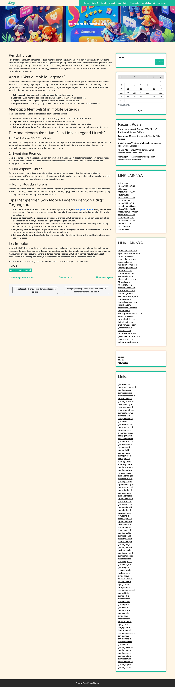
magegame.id (124, 627)
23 (161, 92)
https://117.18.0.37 (126, 214)
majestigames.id (125, 438)
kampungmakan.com (127, 267)
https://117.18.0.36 (126, 186)
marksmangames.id (127, 590)
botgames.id (123, 576)
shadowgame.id (125, 464)
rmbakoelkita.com (126, 273)
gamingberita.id (125, 470)
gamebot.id (123, 607)
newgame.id (123, 516)
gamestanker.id (125, 641)
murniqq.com (124, 226)
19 (134, 92)
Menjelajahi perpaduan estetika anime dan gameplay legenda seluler (86, 290)
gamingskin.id (124, 536)
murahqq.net (124, 200)
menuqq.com (124, 229)
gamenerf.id (123, 596)
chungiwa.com (124, 299)
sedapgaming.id (125, 418)
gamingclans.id (125, 538)
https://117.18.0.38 (126, 209)
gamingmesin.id (125, 647)
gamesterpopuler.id (127, 387)
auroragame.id (125, 513)
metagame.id (124, 618)
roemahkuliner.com (127, 259)
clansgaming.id (125, 541)
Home (86, 3)
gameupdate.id (125, 507)
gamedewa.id (124, 453)
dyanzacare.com (125, 339)
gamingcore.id (124, 653)
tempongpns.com (126, 256)
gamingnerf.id (124, 533)
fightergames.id (125, 578)
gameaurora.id (125, 501)
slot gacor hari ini (84, 209)
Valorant (161, 3)
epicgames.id (124, 584)
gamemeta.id (124, 601)
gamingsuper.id (125, 664)
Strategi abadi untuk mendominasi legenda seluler (36, 290)
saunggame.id (124, 461)
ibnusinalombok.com (127, 333)
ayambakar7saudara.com (129, 253)
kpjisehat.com (124, 305)
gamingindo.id (124, 656)
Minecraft (134, 3)
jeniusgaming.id (125, 404)
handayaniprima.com (127, 265)
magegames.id (124, 581)
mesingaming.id (125, 661)
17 (121, 92)
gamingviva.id (124, 667)
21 (147, 92)
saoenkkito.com (125, 262)
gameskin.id (123, 593)
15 (154, 88)
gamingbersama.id (126, 395)
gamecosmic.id (125, 504)
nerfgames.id (124, 573)
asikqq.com (123, 183)
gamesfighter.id (125, 561)
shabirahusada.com (127, 325)
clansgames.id (124, 570)
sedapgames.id (125, 435)
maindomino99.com (127, 206)
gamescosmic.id (125, 487)
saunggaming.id (125, 407)
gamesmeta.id (124, 558)
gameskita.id (124, 384)
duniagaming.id (125, 398)
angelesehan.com (126, 276)
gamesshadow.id (125, 413)
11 (128, 88)
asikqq (121, 357)
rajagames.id (124, 447)
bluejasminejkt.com (127, 279)
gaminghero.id (124, 650)
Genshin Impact (108, 3)
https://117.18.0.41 (126, 203)
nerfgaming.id (124, 550)
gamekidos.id (124, 644)
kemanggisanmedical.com (130, 313)
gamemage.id (124, 610)
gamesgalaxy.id (125, 481)
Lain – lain (122, 3)
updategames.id (125, 498)
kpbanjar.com (124, 310)
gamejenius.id (124, 455)
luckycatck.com (125, 270)
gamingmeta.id (125, 547)
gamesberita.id (125, 490)
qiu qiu (121, 359)
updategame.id (125, 521)
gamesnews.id (124, 493)
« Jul (140, 110)
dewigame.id (124, 458)
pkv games (123, 362)
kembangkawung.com (128, 296)
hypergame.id (124, 630)
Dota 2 (95, 3)
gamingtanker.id (125, 553)
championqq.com (126, 217)
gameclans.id (124, 598)
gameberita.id (124, 510)
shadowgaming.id (126, 410)
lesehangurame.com (127, 250)
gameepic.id (123, 613)
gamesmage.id (124, 564)
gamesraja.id (124, 415)
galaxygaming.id (125, 475)
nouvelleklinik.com (126, 319)
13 (141, 88)
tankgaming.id (124, 638)
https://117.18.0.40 (126, 220)
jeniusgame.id (124, 530)
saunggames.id (126, 433)
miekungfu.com (125, 285)
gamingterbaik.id (126, 401)
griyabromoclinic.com (128, 342)
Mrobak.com (124, 282)
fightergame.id (125, 621)
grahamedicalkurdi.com (129, 336)
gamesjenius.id (125, 424)
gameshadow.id (125, 444)
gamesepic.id (124, 567)
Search (121, 57)
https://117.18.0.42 (126, 197)
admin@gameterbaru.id (22, 277)
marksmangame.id (126, 633)
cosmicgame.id (125, 518)
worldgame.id (124, 527)
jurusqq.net (123, 194)
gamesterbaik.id (125, 427)
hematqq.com (124, 223)
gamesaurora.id (125, 478)
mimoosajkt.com (125, 293)
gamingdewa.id (125, 393)
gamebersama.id (125, 441)
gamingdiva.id (124, 658)
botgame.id (123, 616)
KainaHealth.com (125, 322)
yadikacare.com (125, 327)
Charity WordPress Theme (87, 683)
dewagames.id (124, 430)
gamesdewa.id (124, 421)
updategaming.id (126, 484)
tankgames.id (124, 587)
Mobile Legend (148, 3)
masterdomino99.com (128, 211)
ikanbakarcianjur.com (127, 302)
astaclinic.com (124, 330)
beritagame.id (124, 524)
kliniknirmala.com (126, 316)
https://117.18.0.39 (126, 191)
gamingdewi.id (124, 390)
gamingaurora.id (125, 467)
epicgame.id (123, 624)
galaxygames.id (125, 495)
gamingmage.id (125, 544)
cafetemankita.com (126, 287)
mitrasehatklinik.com (127, 307)
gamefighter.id (124, 604)
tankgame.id (123, 636)
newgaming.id (124, 473)
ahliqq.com (123, 189)
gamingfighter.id (125, 556)
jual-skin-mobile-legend (20, 270)
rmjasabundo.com (126, 290)
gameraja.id (123, 450)
